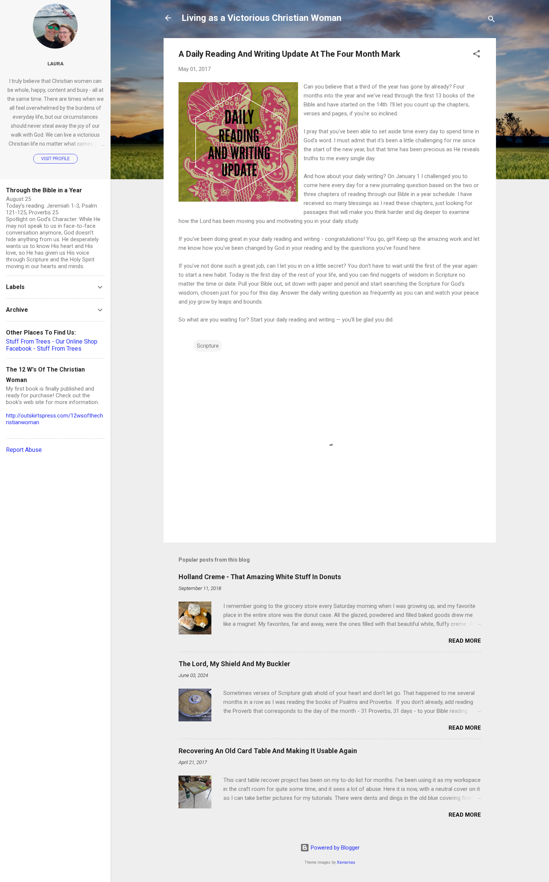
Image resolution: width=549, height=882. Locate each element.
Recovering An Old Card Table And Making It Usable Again (268, 751)
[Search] (491, 20)
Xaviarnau (346, 862)
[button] (476, 55)
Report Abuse (24, 449)
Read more (465, 640)
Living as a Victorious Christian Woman (261, 18)
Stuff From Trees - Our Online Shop (51, 341)
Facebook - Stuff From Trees (43, 348)
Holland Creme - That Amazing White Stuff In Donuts (260, 577)
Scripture (208, 345)
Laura (55, 63)
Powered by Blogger (334, 847)
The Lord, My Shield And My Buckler (234, 664)
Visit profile (55, 158)
